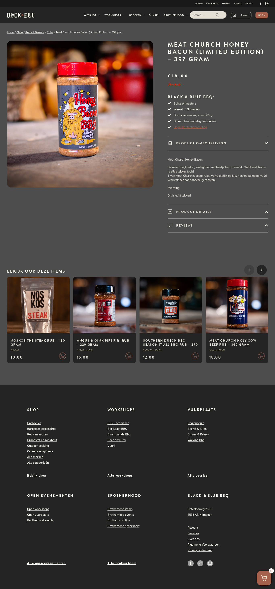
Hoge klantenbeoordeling (190, 127)
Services (193, 533)
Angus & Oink (85, 349)
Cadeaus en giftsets (40, 451)
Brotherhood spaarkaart (124, 526)
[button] (260, 3)
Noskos (15, 349)
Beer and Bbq (117, 440)
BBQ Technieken (118, 423)
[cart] (261, 15)
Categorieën (212, 3)
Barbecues (34, 423)
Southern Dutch (152, 349)
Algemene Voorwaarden (203, 544)
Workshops (112, 15)
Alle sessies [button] (198, 475)
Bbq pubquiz (196, 423)
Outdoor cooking (38, 446)
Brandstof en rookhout (42, 440)
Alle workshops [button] (120, 475)
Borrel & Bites (197, 429)
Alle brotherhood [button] (122, 563)
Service (237, 3)
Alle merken (35, 457)
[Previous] (249, 282)
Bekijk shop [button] (36, 475)
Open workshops (38, 509)
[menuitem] (199, 3)
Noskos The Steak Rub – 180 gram (38, 342)
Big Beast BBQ (117, 429)
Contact (248, 3)
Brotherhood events (40, 520)
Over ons (194, 539)
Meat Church (217, 349)
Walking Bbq (196, 440)
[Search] (208, 15)
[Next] (261, 282)
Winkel (154, 15)
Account (226, 3)
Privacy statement (200, 550)
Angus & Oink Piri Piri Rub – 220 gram (103, 342)
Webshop (90, 15)
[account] (241, 15)
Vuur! (111, 446)
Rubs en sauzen (37, 434)
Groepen (135, 15)
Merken (199, 3)
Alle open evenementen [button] (46, 563)
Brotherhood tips (119, 520)
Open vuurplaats (38, 515)
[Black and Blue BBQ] (20, 15)
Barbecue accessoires (41, 429)
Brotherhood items (120, 509)
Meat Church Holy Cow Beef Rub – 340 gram (232, 342)
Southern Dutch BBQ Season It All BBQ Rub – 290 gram (170, 344)
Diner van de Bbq (119, 434)
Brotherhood (174, 15)
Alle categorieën (38, 462)
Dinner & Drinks (198, 434)
